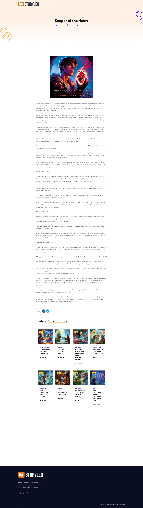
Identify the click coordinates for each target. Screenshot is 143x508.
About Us (30, 504)
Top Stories (65, 4)
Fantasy (43, 400)
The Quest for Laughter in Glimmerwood (98, 352)
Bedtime (43, 357)
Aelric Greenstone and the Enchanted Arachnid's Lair (97, 396)
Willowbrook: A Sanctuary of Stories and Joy (80, 394)
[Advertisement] (71, 53)
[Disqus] (71, 434)
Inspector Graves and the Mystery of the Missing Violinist (79, 355)
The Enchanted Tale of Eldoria (44, 394)
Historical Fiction (61, 358)
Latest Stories (76, 4)
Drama (61, 398)
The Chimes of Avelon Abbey (62, 352)
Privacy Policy (22, 504)
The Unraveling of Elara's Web (62, 393)
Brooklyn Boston (82, 25)
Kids (95, 357)
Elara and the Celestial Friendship (45, 352)
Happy (78, 400)
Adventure (71, 25)
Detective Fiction (78, 364)
